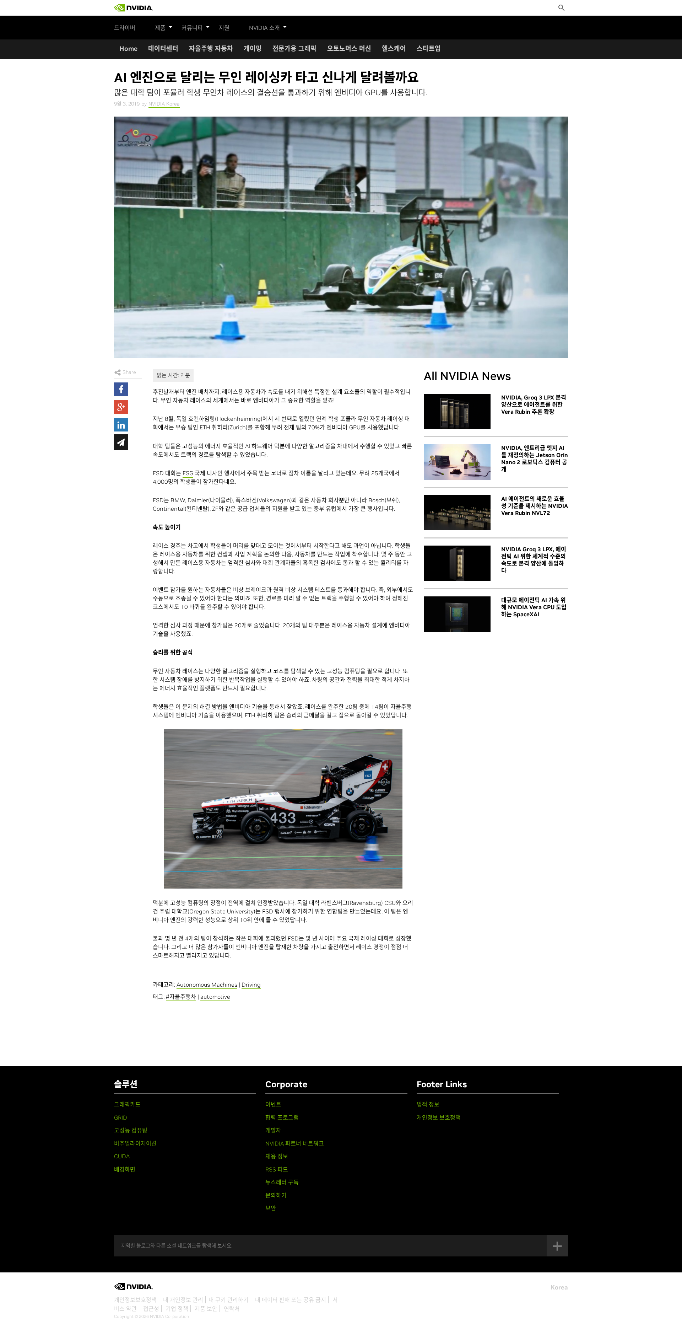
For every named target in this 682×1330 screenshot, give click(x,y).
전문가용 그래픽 (294, 48)
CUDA (122, 1156)
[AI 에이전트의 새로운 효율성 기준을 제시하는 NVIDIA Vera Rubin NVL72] (457, 513)
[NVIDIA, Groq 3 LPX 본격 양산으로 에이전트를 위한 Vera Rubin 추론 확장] (457, 411)
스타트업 (429, 48)
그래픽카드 (127, 1104)
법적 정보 (428, 1104)
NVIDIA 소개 (264, 27)
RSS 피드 (276, 1169)
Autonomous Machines (207, 984)
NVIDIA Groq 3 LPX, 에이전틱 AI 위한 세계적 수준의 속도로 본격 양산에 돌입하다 (533, 560)
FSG (188, 473)
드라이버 (124, 27)
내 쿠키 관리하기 (229, 1299)
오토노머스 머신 (349, 48)
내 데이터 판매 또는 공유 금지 (290, 1299)
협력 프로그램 (282, 1117)
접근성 (151, 1308)
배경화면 (124, 1169)
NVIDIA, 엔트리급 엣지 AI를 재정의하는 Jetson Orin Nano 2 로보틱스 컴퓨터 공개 (534, 458)
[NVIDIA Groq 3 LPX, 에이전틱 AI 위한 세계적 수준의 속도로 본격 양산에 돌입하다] (457, 563)
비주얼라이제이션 (135, 1143)
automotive (215, 996)
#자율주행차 (181, 996)
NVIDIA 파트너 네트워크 (294, 1143)
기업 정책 (177, 1308)
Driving (251, 984)
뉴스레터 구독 (282, 1182)
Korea (559, 1287)
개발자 (273, 1130)
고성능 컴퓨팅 (130, 1130)
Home (128, 48)
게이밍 (253, 48)
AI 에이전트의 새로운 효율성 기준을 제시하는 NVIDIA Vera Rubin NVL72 (534, 505)
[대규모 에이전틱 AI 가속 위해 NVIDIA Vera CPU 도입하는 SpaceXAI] (457, 614)
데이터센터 (163, 48)
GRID (120, 1117)
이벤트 (273, 1104)
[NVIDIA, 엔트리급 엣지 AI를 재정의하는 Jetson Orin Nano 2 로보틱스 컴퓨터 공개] (457, 462)
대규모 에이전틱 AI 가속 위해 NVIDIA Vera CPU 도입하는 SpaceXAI (534, 607)
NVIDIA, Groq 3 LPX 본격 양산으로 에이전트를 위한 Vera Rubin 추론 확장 (533, 404)
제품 (160, 27)
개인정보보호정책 (135, 1299)
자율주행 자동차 (211, 48)
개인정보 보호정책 (439, 1117)
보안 (270, 1208)
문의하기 (276, 1195)
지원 (224, 27)
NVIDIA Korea (164, 104)
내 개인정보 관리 (183, 1299)
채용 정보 (276, 1156)
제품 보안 (206, 1308)
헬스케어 (394, 48)
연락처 (232, 1308)
